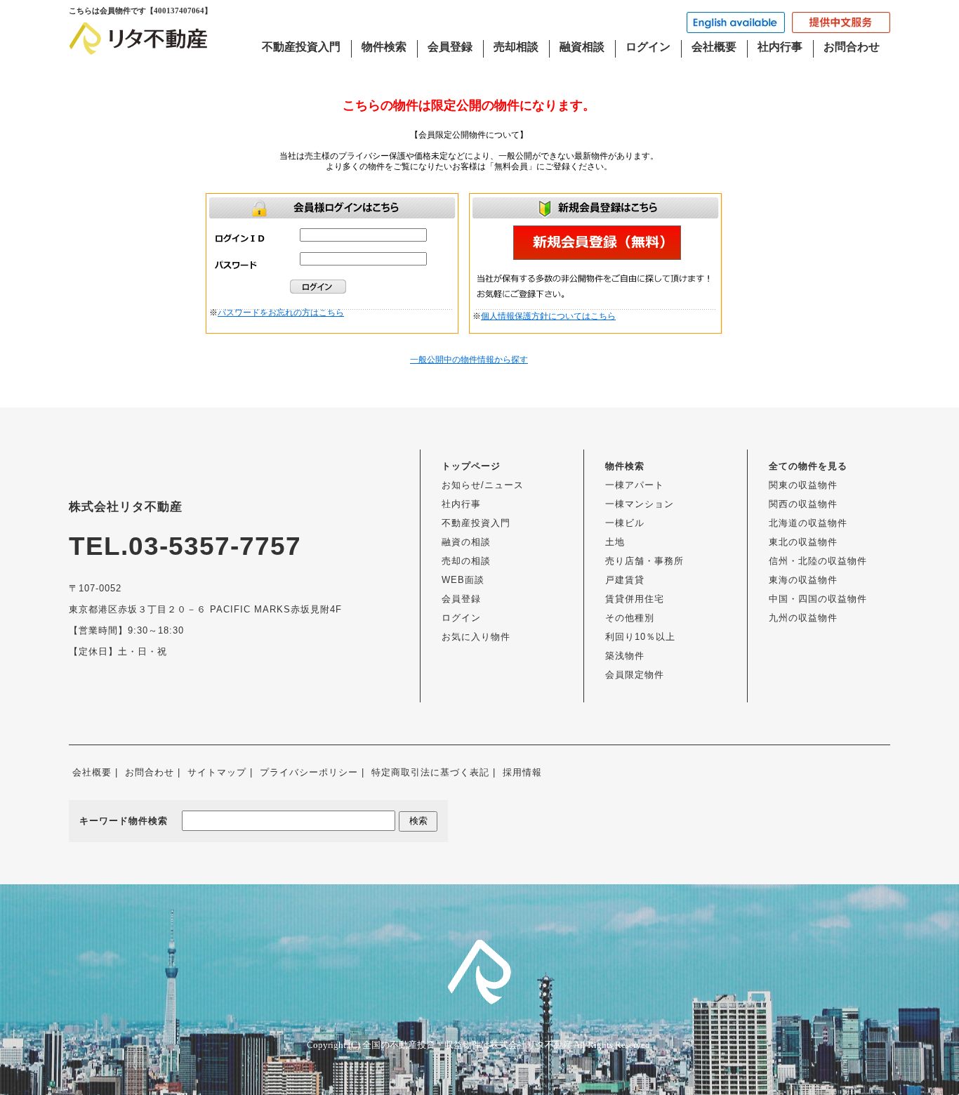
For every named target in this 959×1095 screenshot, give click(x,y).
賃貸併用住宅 (634, 599)
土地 (615, 542)
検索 (418, 820)
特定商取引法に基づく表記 (430, 772)
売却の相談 (466, 561)
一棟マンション (639, 504)
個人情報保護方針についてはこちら (548, 316)
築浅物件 (624, 655)
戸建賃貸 (624, 580)
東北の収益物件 (803, 542)
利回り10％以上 (640, 636)
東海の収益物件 (803, 580)
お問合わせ (852, 47)
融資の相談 (466, 542)
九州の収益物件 (803, 617)
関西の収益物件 (803, 504)
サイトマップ (216, 772)
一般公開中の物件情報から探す (469, 360)
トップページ (471, 466)
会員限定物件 (634, 674)
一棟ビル (624, 523)
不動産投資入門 (301, 47)
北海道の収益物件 (808, 523)
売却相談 (516, 47)
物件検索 (384, 47)
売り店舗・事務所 (644, 561)
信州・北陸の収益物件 (818, 561)
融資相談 (582, 47)
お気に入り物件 (476, 636)
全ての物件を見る (808, 466)
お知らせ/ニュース (483, 485)
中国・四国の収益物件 (818, 599)
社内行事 (780, 47)
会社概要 (714, 47)
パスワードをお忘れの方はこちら (281, 312)
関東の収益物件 (803, 485)
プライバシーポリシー (309, 772)
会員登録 (450, 47)
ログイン (648, 47)
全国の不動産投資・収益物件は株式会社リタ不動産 (467, 1045)
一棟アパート (634, 485)
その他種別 (629, 617)
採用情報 (522, 772)
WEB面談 (463, 580)
